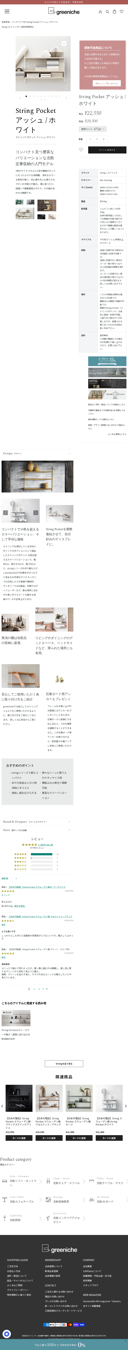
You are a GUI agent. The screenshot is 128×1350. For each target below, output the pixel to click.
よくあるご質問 (14, 1285)
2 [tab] (20, 520)
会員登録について (53, 1266)
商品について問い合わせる (107, 83)
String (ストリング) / (11, 26)
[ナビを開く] (7, 11)
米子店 (108, 1275)
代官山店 (98, 1275)
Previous (5, 512)
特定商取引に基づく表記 (19, 1294)
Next (35, 512)
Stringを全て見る (64, 1063)
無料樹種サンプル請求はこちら (101, 419)
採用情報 (87, 1280)
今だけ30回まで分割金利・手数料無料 (63, 2)
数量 (81, 139)
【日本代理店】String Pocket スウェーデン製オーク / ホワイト (37, 886)
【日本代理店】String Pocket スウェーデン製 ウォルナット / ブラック (40, 916)
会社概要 (87, 1266)
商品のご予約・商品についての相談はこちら (106, 404)
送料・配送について (17, 1275)
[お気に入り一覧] (121, 11)
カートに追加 (19, 1138)
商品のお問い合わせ (55, 1296)
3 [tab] (25, 520)
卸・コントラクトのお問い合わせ (61, 1305)
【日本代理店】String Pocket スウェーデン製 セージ (78, 1121)
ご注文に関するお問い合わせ (59, 1291)
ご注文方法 (12, 1266)
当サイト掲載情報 (92, 1305)
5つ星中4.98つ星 (45, 844)
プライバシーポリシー (18, 1289)
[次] (66, 98)
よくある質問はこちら (117, 434)
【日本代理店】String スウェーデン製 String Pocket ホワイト (109, 1121)
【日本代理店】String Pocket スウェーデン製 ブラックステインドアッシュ (18, 1123)
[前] (19, 98)
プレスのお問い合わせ (56, 1301)
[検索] (107, 11)
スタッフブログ (90, 1285)
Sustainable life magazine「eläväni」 (102, 1301)
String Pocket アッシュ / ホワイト (42, 21)
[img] (8, 891)
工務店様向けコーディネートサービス (63, 1310)
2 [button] (34, 988)
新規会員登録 (51, 1271)
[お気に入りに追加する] (81, 149)
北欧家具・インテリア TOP (14, 21)
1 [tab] (15, 520)
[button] (20, 854)
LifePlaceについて (92, 1271)
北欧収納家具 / (27, 26)
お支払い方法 (13, 1271)
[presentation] (2, 1106)
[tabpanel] (21, 513)
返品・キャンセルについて (20, 1280)
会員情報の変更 (52, 1275)
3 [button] (39, 988)
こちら (114, 76)
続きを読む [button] (19, 905)
